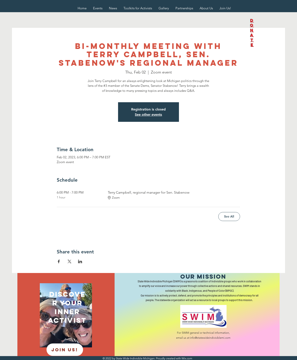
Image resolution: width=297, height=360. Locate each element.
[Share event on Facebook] (59, 261)
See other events (148, 114)
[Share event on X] (69, 261)
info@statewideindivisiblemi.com (210, 337)
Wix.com (187, 358)
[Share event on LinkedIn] (80, 261)
